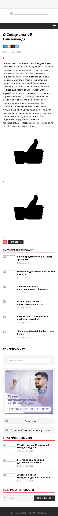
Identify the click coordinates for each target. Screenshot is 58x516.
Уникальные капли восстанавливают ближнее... (33, 288)
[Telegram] (17, 46)
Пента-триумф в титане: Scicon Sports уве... (34, 258)
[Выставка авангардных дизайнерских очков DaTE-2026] (9, 465)
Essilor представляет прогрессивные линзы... (30, 302)
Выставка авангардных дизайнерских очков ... (30, 461)
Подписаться (44, 498)
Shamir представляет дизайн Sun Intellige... (36, 273)
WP (34, 513)
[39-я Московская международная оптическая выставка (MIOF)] (9, 480)
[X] (13, 46)
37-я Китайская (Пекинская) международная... (33, 446)
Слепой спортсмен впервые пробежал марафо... (32, 317)
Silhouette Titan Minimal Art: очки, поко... (36, 332)
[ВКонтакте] (5, 46)
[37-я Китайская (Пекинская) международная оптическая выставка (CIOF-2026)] (9, 450)
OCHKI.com (42, 513)
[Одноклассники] (9, 46)
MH (29, 513)
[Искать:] (29, 360)
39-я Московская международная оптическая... (34, 476)
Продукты (16, 242)
